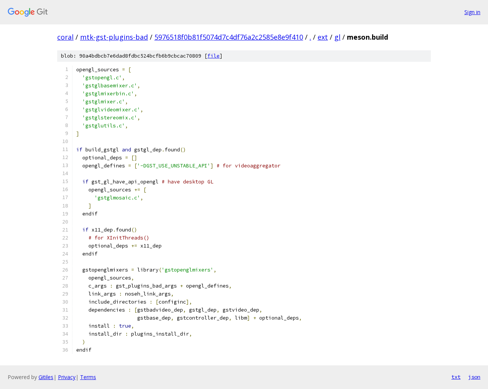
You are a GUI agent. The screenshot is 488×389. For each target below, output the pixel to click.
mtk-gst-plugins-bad (114, 37)
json (474, 376)
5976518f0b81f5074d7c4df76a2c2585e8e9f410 (228, 37)
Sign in (472, 12)
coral (65, 37)
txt (456, 376)
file (213, 56)
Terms (88, 377)
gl (337, 37)
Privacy (66, 377)
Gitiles (46, 377)
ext (323, 37)
